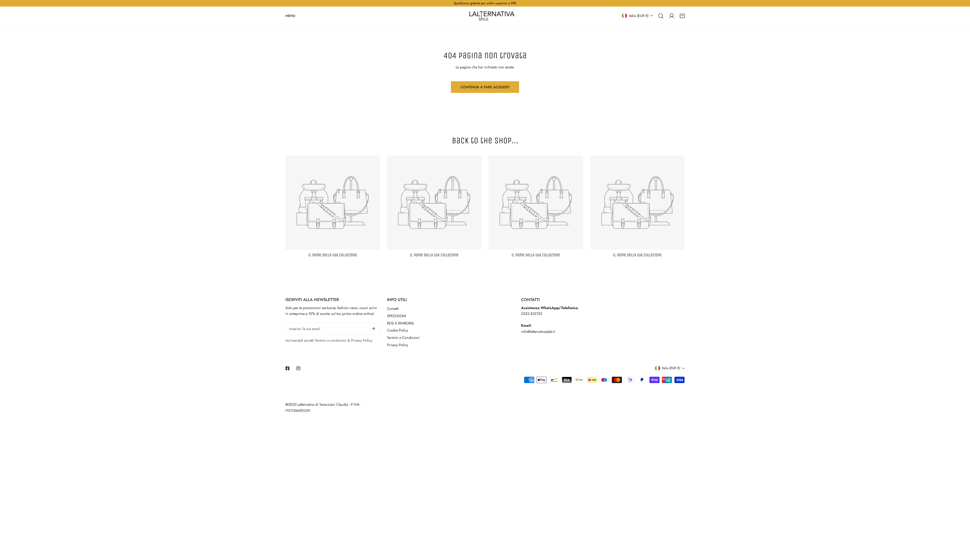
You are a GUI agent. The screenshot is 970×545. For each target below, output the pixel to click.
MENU (290, 15)
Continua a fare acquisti (485, 87)
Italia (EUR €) (638, 15)
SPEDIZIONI (396, 315)
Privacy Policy (397, 344)
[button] (682, 15)
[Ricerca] (661, 15)
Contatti (393, 308)
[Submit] (373, 328)
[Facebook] (287, 368)
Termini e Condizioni (403, 337)
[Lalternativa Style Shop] (492, 16)
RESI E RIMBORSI (400, 323)
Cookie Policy (397, 330)
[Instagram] (298, 368)
